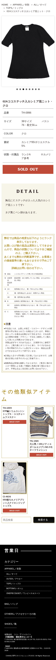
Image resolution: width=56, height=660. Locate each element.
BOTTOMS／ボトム (14, 588)
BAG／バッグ (11, 604)
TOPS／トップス (14, 8)
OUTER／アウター (14, 579)
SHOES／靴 (10, 624)
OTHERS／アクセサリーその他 (20, 614)
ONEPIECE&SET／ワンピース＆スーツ (23, 593)
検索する (43, 519)
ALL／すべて (40, 4)
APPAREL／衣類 (21, 4)
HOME (5, 4)
